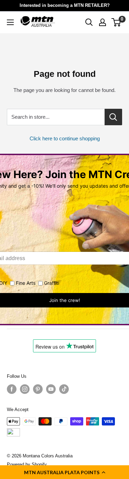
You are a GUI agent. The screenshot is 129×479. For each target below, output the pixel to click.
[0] (116, 22)
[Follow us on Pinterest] (38, 389)
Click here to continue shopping (65, 138)
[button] (64, 472)
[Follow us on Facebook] (12, 389)
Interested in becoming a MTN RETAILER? (65, 5)
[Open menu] (10, 22)
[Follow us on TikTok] (64, 389)
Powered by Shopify (27, 464)
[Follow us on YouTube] (51, 389)
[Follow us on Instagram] (25, 389)
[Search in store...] (113, 117)
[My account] (102, 22)
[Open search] (89, 22)
